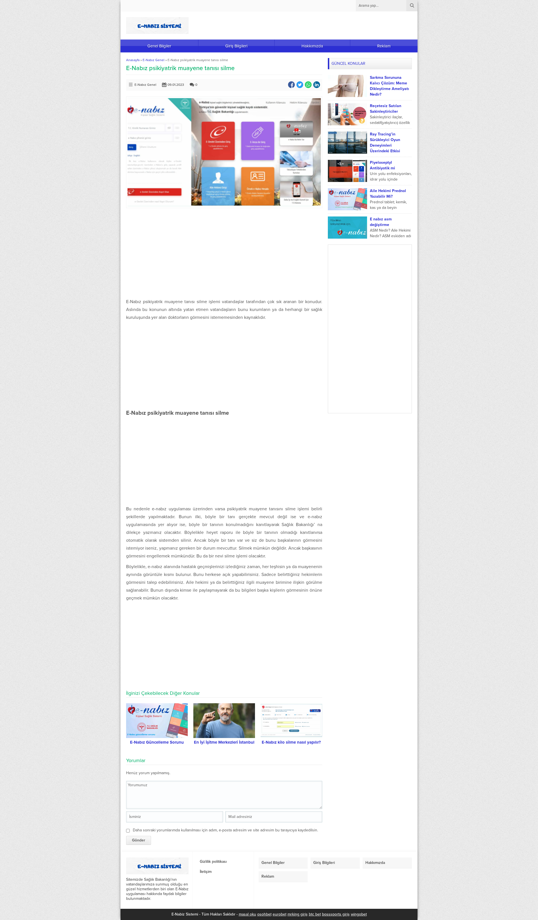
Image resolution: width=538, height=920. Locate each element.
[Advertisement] (224, 253)
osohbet (264, 914)
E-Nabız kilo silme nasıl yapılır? (291, 742)
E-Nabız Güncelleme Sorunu (157, 742)
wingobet (359, 914)
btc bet (315, 914)
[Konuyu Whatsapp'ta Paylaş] (308, 84)
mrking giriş (297, 914)
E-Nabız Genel (153, 60)
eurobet (279, 914)
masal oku (247, 914)
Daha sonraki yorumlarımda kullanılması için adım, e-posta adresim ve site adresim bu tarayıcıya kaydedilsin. (225, 830)
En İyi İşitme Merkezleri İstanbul (224, 742)
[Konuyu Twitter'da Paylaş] (299, 84)
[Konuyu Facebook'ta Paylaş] (291, 84)
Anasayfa (133, 60)
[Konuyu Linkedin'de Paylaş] (316, 84)
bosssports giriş (336, 914)
